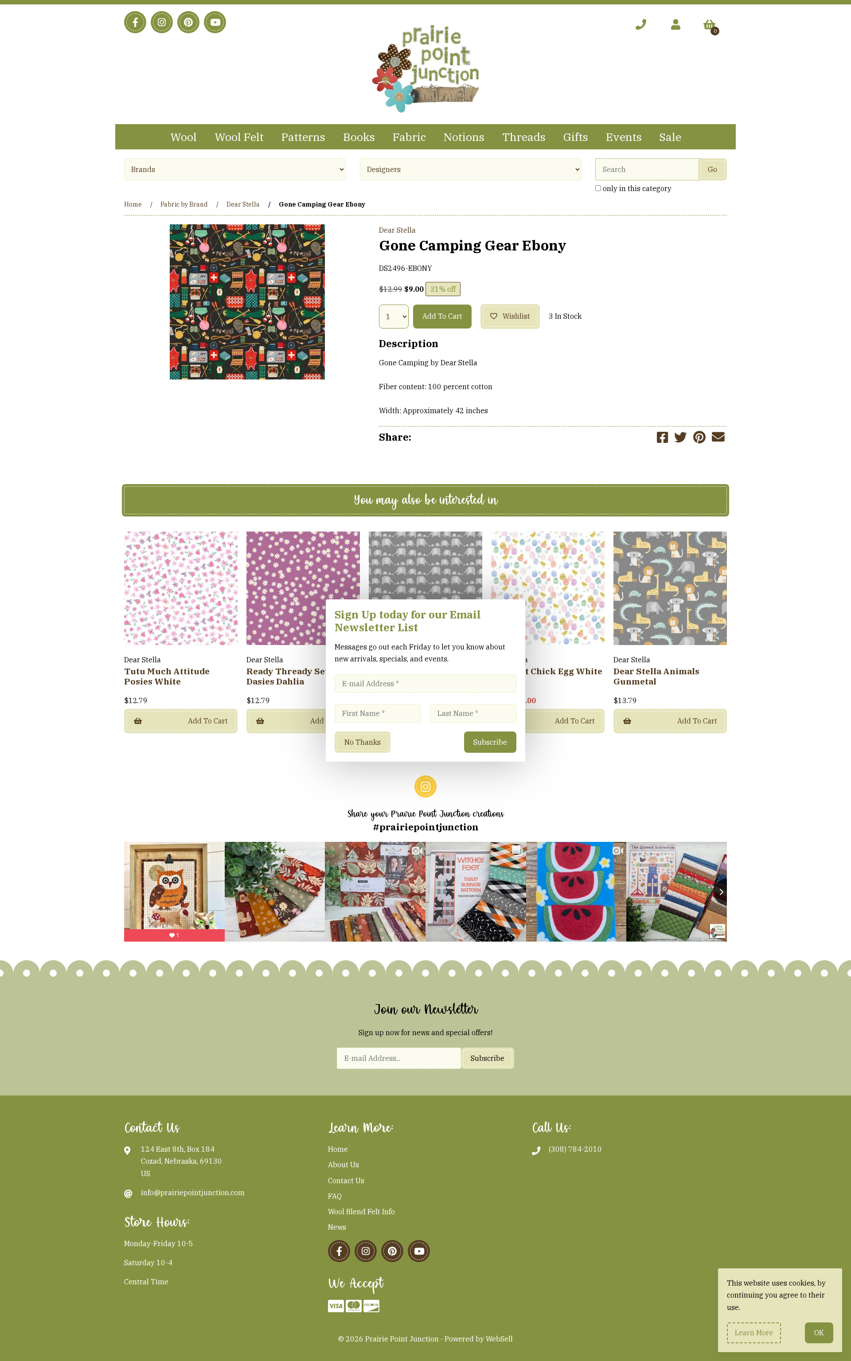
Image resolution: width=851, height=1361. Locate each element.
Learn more (754, 1332)
